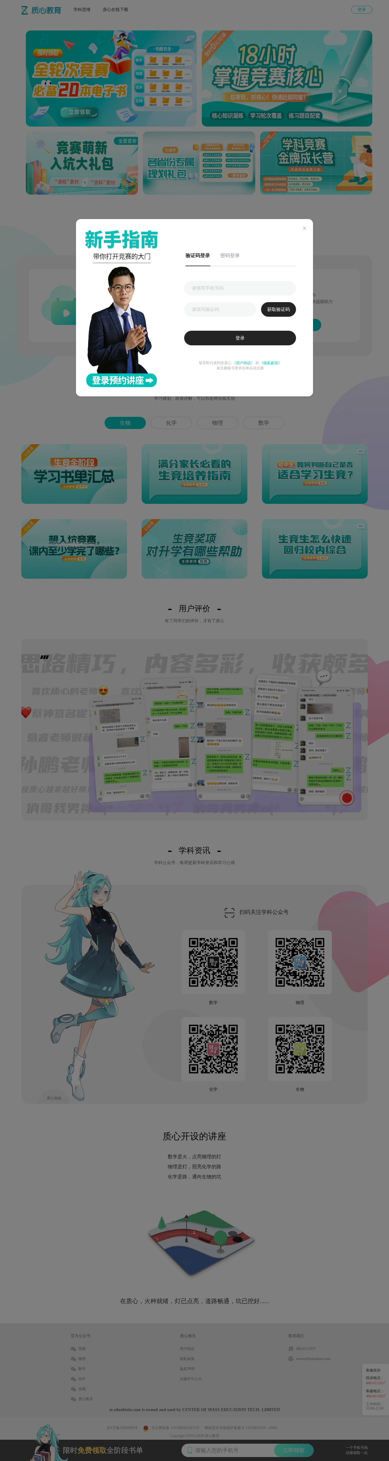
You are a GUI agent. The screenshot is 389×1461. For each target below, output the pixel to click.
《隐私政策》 (270, 363)
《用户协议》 (243, 363)
